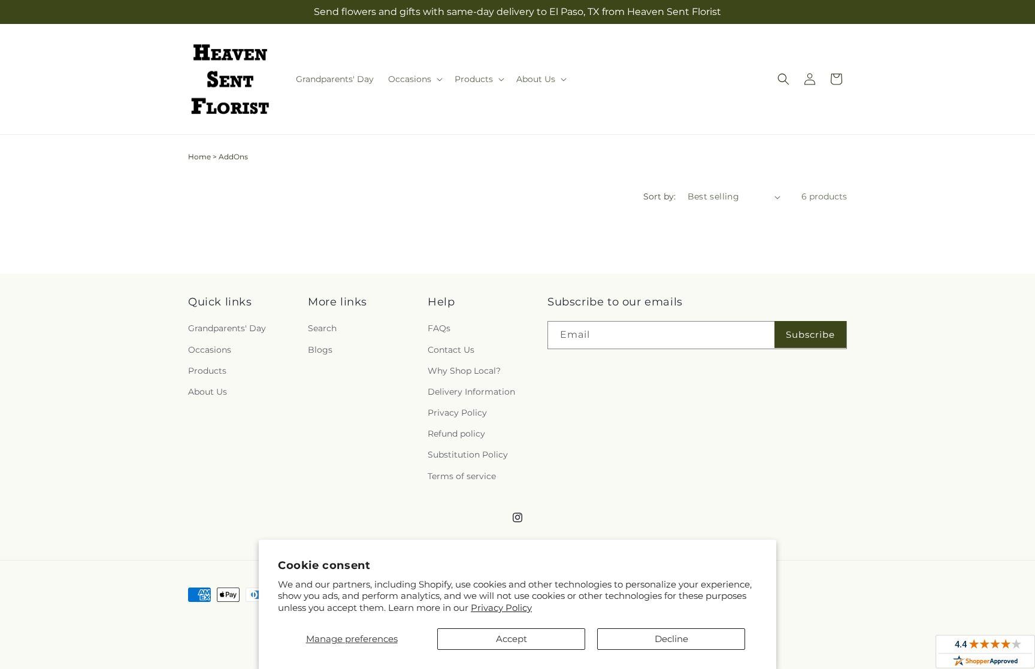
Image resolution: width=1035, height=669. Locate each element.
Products (207, 370)
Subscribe (810, 334)
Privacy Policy (501, 607)
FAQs (439, 328)
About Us (207, 391)
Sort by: (659, 196)
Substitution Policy (468, 454)
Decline (671, 638)
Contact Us (451, 349)
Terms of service (462, 476)
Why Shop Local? (464, 370)
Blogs (320, 349)
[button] (414, 79)
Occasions (209, 349)
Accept (511, 638)
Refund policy (456, 433)
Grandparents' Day (227, 328)
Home (199, 156)
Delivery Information (471, 391)
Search (322, 328)
